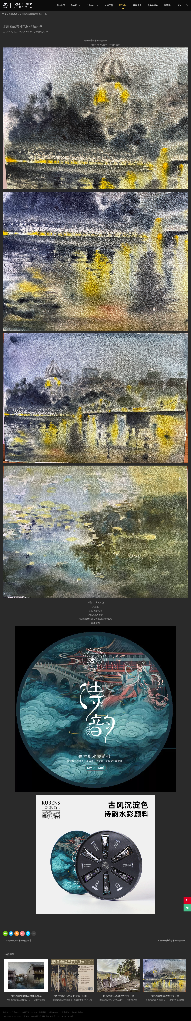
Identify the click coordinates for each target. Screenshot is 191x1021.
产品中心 (91, 5)
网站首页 (61, 5)
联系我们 (168, 5)
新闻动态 (123, 5)
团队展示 (137, 5)
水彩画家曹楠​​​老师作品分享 (165, 995)
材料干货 (109, 5)
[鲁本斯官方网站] (17, 5)
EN (179, 5)
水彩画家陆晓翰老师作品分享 (173, 940)
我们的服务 (153, 5)
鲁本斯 (74, 5)
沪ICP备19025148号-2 (66, 1016)
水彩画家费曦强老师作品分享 (26, 995)
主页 (4, 14)
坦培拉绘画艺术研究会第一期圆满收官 (74, 995)
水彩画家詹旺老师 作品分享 (17, 940)
